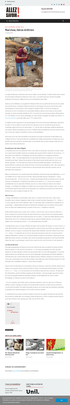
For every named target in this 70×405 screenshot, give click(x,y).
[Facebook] (52, 4)
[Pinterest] (64, 4)
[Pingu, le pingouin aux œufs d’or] (35, 345)
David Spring (9, 329)
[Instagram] (57, 4)
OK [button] (61, 400)
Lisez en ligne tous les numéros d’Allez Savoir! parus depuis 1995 (13, 390)
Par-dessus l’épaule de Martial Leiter (12, 354)
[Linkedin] (59, 4)
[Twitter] (54, 4)
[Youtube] (61, 4)
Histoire (18, 27)
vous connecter (16, 371)
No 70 (22, 27)
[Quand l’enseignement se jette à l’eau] (55, 345)
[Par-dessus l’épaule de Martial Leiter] (14, 345)
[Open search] (63, 21)
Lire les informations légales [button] (11, 402)
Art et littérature (10, 27)
